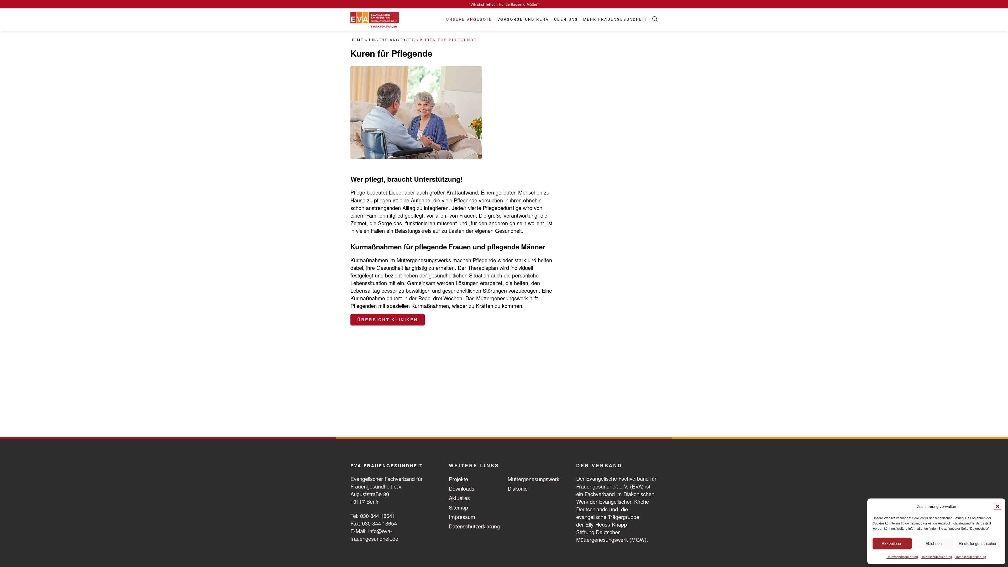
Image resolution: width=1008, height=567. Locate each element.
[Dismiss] (1005, 2)
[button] (997, 506)
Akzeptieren (892, 543)
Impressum (462, 517)
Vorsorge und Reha (523, 19)
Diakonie (518, 488)
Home (357, 39)
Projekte (458, 479)
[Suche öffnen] (655, 19)
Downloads (461, 488)
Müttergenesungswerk (533, 479)
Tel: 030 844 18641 (372, 515)
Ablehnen (934, 543)
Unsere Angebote (469, 19)
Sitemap (458, 507)
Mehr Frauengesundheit (615, 19)
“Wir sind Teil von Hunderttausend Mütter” (504, 4)
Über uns (566, 19)
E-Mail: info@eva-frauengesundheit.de (374, 534)
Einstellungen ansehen (978, 543)
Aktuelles (459, 498)
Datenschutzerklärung (902, 556)
